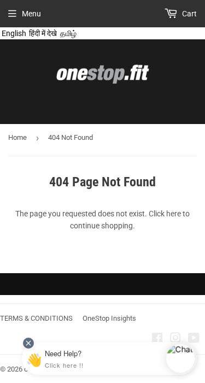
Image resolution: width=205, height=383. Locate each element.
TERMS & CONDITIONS (36, 318)
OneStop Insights (109, 318)
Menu (31, 13)
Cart (188, 13)
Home (17, 137)
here (173, 213)
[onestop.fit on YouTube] (194, 339)
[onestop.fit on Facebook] (157, 339)
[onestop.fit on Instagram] (175, 339)
